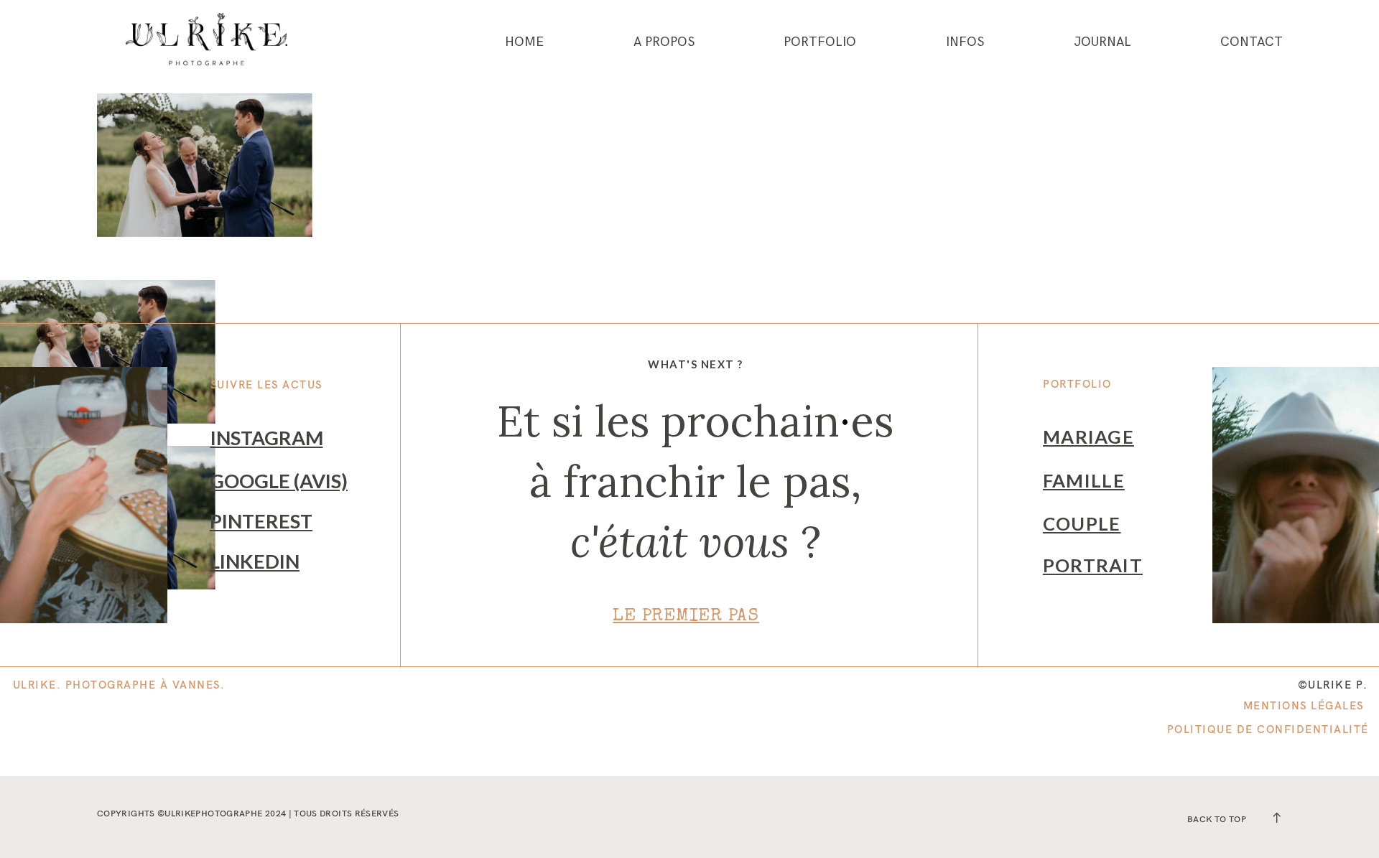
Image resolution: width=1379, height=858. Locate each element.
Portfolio (820, 42)
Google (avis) (279, 481)
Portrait (1093, 565)
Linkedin (255, 561)
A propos (664, 42)
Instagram (266, 437)
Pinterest (261, 521)
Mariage (1088, 436)
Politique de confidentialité (1268, 729)
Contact (1251, 42)
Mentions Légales (1303, 705)
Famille (1084, 480)
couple (1082, 523)
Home (524, 42)
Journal (1102, 42)
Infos (965, 42)
